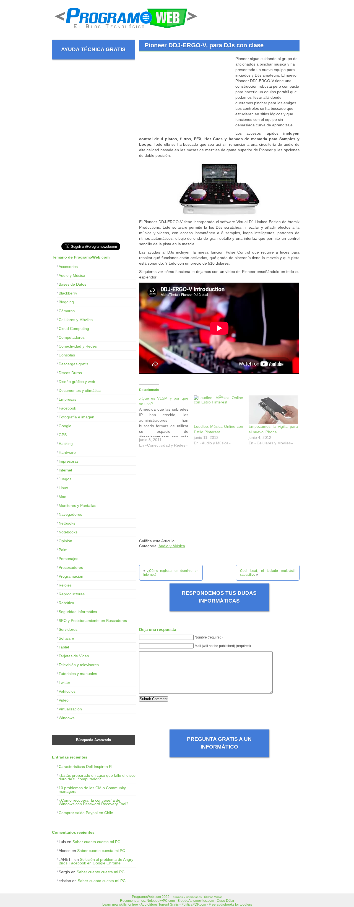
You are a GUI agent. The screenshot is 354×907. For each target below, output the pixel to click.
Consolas (67, 355)
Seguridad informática (78, 611)
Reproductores (72, 594)
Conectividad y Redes (78, 346)
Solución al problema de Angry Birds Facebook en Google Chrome (96, 861)
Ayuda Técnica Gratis (93, 49)
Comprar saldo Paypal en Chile (86, 812)
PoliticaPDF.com (193, 904)
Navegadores (70, 514)
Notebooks (68, 532)
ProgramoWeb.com (146, 897)
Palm (63, 550)
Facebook (67, 408)
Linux (63, 488)
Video (64, 700)
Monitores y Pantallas (77, 505)
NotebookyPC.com (161, 901)
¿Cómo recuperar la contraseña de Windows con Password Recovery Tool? (93, 802)
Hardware (67, 452)
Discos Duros (70, 373)
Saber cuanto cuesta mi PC (96, 842)
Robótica (66, 603)
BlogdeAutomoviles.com (196, 901)
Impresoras (69, 461)
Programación (71, 576)
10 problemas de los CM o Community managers (92, 790)
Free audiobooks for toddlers (230, 904)
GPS (63, 434)
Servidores (68, 629)
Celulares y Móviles (76, 319)
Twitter (64, 682)
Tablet (64, 647)
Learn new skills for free (120, 904)
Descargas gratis (73, 364)
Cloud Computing (74, 328)
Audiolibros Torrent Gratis (159, 904)
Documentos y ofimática (80, 390)
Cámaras (67, 311)
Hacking (66, 443)
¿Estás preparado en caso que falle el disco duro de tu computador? (97, 777)
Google (65, 426)
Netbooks (67, 523)
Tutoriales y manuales (78, 673)
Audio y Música (171, 546)
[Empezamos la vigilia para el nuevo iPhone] (273, 409)
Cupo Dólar (225, 901)
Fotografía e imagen (76, 417)
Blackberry (68, 293)
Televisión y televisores (79, 665)
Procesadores (71, 567)
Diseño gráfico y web (77, 381)
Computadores (72, 337)
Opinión (65, 541)
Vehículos (67, 691)
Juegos (65, 479)
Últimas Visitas (213, 896)
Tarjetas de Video (74, 656)
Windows (66, 718)
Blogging (66, 302)
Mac (62, 496)
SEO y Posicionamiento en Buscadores (93, 620)
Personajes (68, 558)
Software (66, 638)
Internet (65, 470)
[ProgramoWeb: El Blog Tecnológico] (126, 30)
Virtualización (70, 709)
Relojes (65, 585)
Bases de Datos (72, 284)
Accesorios (68, 266)
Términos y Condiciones (186, 896)
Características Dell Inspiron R (85, 766)
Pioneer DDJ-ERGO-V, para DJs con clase (204, 45)
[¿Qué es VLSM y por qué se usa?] (166, 423)
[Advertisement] (185, 94)
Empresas (67, 399)
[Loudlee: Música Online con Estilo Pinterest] (218, 409)
